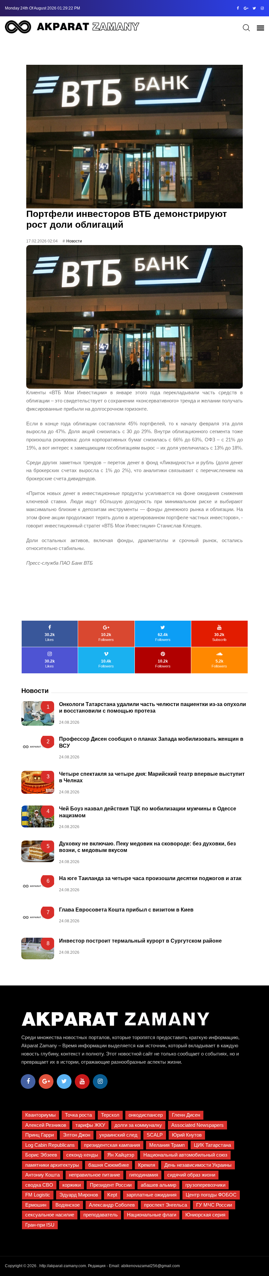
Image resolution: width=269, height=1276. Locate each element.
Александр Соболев (112, 1205)
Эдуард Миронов (78, 1194)
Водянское (67, 1205)
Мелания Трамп (167, 1145)
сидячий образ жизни (191, 1175)
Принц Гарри (39, 1135)
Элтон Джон (76, 1135)
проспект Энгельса (165, 1205)
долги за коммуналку (138, 1125)
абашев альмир (158, 1185)
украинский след (118, 1135)
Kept (112, 1194)
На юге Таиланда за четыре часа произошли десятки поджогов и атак (150, 878)
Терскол (110, 1115)
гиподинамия (143, 1175)
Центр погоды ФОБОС (211, 1194)
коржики (71, 1185)
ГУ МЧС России (214, 1205)
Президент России (111, 1185)
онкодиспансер (146, 1115)
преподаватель (100, 1214)
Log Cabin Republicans (50, 1145)
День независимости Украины (198, 1165)
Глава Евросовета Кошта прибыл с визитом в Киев (126, 910)
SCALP (155, 1135)
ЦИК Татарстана (212, 1145)
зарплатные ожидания (151, 1194)
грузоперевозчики (205, 1185)
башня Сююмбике (108, 1165)
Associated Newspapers (197, 1125)
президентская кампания (112, 1145)
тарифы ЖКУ (90, 1125)
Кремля (146, 1165)
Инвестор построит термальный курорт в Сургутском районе (140, 941)
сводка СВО (39, 1185)
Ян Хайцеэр (120, 1155)
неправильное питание (94, 1175)
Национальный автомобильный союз (185, 1155)
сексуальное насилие (49, 1214)
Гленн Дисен (186, 1115)
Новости (74, 241)
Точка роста (78, 1115)
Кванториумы (40, 1115)
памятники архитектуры (52, 1165)
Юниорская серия (205, 1214)
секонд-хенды (82, 1155)
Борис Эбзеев (41, 1155)
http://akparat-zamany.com (62, 1266)
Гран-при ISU (39, 1225)
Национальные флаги (151, 1214)
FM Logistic (37, 1194)
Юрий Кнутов (187, 1135)
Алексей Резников (45, 1125)
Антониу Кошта (42, 1175)
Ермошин (35, 1205)
